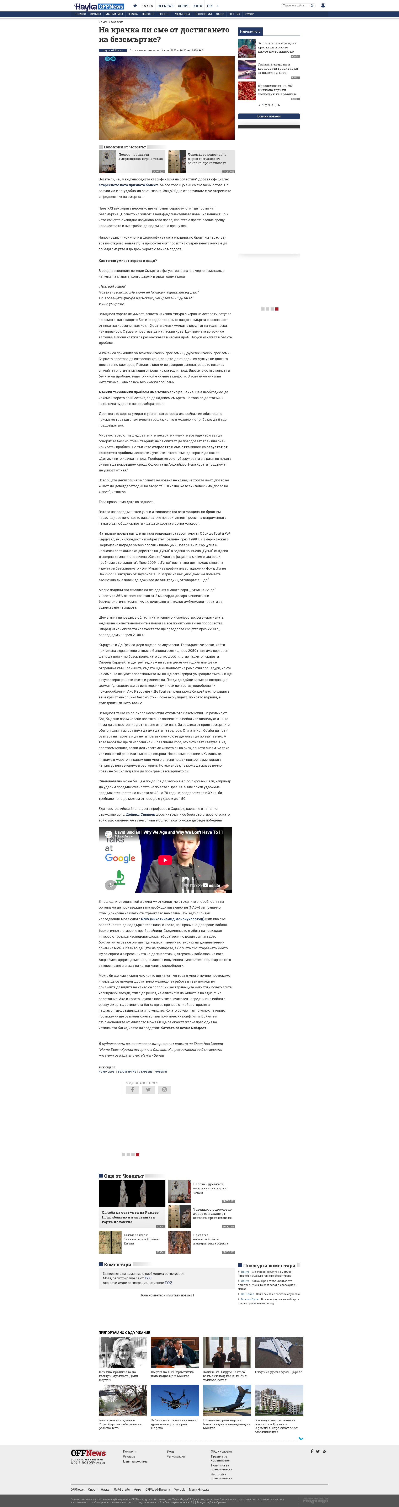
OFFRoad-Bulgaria (157, 1489)
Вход (170, 1451)
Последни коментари (269, 1265)
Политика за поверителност (221, 1467)
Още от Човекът (124, 1176)
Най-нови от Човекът (125, 146)
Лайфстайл (122, 1489)
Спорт (183, 6)
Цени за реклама (135, 1461)
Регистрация (176, 1456)
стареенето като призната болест (128, 185)
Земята (133, 14)
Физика (95, 14)
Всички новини (269, 116)
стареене (146, 1071)
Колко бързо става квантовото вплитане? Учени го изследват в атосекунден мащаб (267, 1284)
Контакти (130, 1451)
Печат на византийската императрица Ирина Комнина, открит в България (210, 1243)
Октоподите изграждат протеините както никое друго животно (277, 47)
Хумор (249, 14)
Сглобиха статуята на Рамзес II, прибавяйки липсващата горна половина (130, 1217)
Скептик (234, 14)
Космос (80, 14)
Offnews (166, 6)
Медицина (182, 14)
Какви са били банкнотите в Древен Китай (141, 1239)
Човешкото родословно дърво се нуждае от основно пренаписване (207, 158)
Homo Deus (107, 1071)
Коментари (117, 1264)
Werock (179, 1489)
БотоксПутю (250, 1299)
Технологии (203, 14)
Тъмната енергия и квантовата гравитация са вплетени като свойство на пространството (278, 72)
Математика (114, 14)
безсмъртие (127, 1071)
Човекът (165, 14)
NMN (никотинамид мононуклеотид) (172, 919)
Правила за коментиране (220, 1458)
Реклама (129, 1456)
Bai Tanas (247, 1294)
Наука (147, 6)
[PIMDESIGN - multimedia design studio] (313, 1502)
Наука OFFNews (113, 50)
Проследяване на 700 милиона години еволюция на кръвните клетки (277, 92)
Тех (210, 6)
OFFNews (77, 1489)
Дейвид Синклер (140, 814)
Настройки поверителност (221, 1476)
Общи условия (221, 1451)
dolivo (245, 1271)
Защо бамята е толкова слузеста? (278, 1294)
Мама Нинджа (199, 1489)
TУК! (148, 1278)
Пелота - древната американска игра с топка (140, 156)
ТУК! (168, 1283)
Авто (197, 6)
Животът (148, 14)
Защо (220, 14)
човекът (161, 1071)
